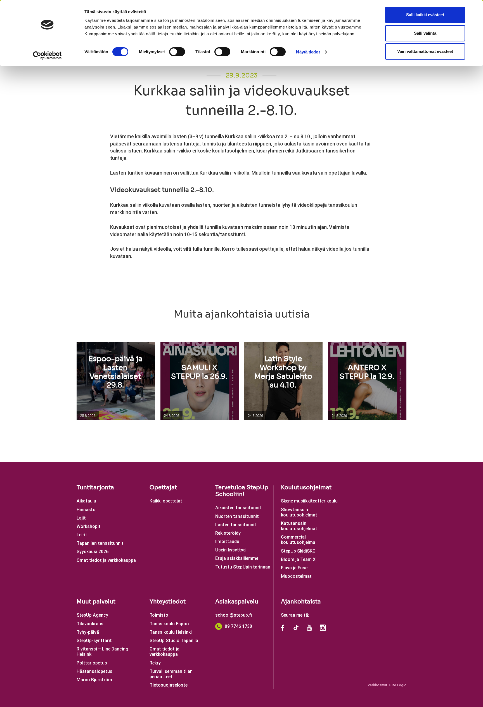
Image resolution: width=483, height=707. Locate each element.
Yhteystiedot (168, 601)
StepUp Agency (92, 615)
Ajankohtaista (301, 601)
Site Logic (397, 685)
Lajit (81, 518)
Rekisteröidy (228, 533)
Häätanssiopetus (94, 671)
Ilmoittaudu (227, 541)
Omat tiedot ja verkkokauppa (106, 560)
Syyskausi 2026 (92, 551)
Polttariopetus (92, 663)
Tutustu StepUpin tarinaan (242, 567)
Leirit (82, 534)
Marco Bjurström (94, 679)
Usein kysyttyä (230, 550)
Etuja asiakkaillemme (236, 558)
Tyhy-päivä (88, 632)
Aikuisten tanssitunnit (238, 507)
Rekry (155, 663)
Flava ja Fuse (294, 567)
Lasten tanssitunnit (235, 524)
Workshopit (89, 526)
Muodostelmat (296, 576)
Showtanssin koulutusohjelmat (299, 512)
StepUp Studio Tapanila (174, 640)
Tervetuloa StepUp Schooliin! (241, 491)
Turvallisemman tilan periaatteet (171, 674)
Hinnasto (86, 509)
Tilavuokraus (90, 623)
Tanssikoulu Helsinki (171, 632)
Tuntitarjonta (95, 487)
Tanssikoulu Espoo (169, 623)
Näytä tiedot (308, 52)
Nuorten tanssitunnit (237, 516)
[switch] (177, 51)
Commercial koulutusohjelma (298, 539)
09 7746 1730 (238, 626)
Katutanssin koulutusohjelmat (299, 526)
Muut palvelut (96, 601)
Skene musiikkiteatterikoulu (309, 501)
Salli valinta (425, 33)
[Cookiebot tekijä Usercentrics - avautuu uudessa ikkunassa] (47, 55)
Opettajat (163, 487)
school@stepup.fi (233, 615)
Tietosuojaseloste (169, 685)
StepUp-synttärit (94, 640)
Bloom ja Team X (298, 559)
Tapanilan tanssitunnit (100, 543)
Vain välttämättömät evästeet (425, 51)
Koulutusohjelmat (306, 487)
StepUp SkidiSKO (298, 551)
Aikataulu (86, 501)
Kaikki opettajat (166, 501)
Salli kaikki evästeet (425, 14)
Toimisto (159, 615)
